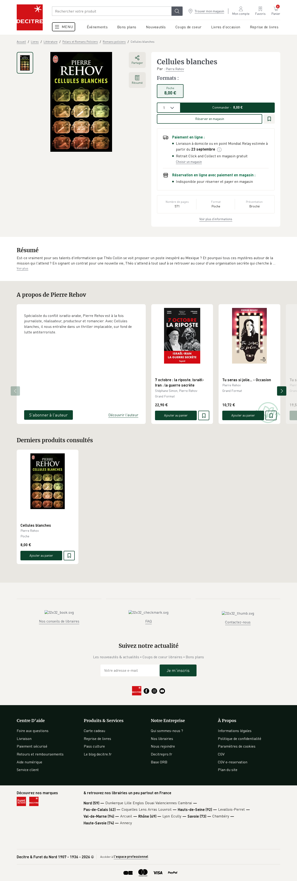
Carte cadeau (94, 730)
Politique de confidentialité (239, 738)
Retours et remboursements (40, 754)
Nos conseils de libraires (59, 621)
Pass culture (94, 746)
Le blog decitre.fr (98, 754)
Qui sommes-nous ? (167, 730)
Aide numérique (29, 762)
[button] (148, 260)
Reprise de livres (97, 738)
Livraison (24, 738)
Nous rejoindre (163, 746)
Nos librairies (162, 738)
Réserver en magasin (209, 119)
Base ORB (159, 762)
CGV (221, 754)
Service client (28, 769)
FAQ (148, 621)
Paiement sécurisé (32, 746)
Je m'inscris (178, 670)
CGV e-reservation (232, 762)
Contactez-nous (238, 622)
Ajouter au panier (176, 415)
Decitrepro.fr (161, 754)
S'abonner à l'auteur (48, 414)
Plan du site (227, 769)
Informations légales (235, 730)
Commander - (227, 107)
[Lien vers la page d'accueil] (30, 17)
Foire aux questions (32, 730)
